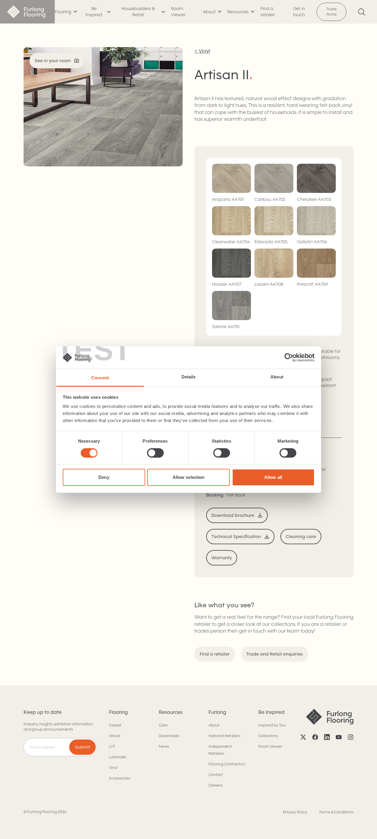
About (214, 725)
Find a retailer (267, 11)
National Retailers (224, 736)
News (164, 746)
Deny (103, 477)
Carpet (115, 725)
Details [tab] (188, 376)
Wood (114, 736)
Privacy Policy (295, 812)
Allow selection (189, 477)
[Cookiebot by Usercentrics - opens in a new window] (289, 357)
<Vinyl (202, 51)
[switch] (155, 453)
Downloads (169, 736)
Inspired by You (272, 725)
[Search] (361, 12)
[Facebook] (315, 737)
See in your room (53, 60)
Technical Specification (236, 536)
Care (163, 725)
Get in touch (299, 11)
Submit (82, 747)
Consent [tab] (100, 377)
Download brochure (232, 515)
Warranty (221, 557)
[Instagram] (350, 737)
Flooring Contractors (227, 764)
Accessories (119, 778)
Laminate (117, 757)
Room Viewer (178, 11)
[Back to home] (27, 12)
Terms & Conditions (336, 812)
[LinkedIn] (327, 737)
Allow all (273, 477)
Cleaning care (301, 536)
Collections (268, 736)
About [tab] (276, 376)
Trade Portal (331, 11)
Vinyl (113, 767)
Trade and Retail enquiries (274, 654)
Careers (216, 785)
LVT (112, 746)
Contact (216, 774)
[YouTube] (339, 737)
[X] (303, 737)
